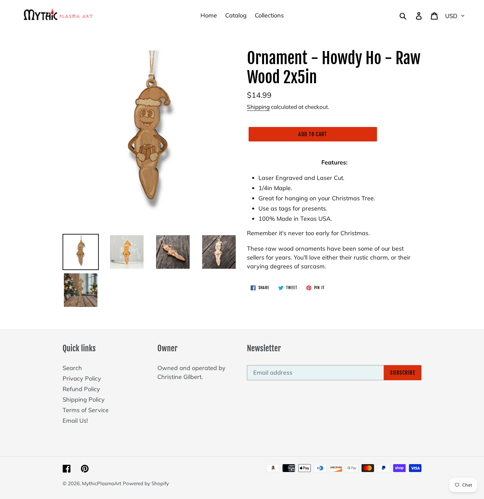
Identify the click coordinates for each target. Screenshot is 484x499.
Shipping (258, 106)
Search (72, 368)
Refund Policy (81, 389)
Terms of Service (86, 410)
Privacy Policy (82, 378)
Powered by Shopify (146, 483)
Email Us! (75, 420)
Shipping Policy (84, 399)
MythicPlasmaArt (101, 483)
